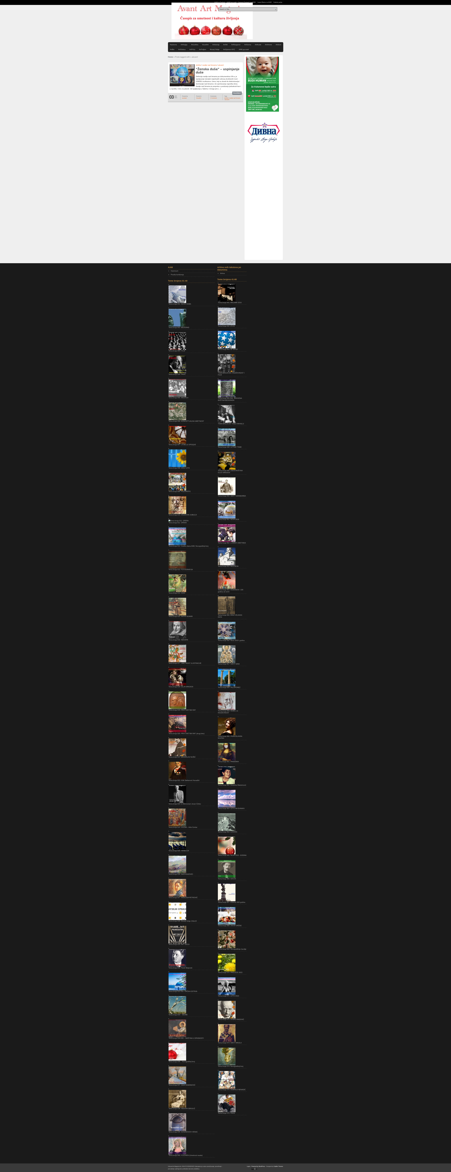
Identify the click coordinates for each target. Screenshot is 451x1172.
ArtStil (225, 45)
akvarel (221, 65)
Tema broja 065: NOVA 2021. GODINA (232, 855)
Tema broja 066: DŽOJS (227, 879)
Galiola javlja (277, 2)
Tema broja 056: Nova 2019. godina (231, 640)
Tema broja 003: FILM (177, 351)
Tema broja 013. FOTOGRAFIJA (181, 569)
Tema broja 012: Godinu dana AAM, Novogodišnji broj (188, 546)
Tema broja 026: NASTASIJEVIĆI (181, 874)
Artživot (278, 45)
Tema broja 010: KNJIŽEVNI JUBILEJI (183, 515)
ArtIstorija (215, 45)
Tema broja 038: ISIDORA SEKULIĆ (182, 1108)
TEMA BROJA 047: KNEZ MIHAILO (231, 424)
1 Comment (213, 98)
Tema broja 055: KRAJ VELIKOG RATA (230, 616)
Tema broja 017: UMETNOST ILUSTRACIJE (185, 663)
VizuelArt (205, 45)
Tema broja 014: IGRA (177, 593)
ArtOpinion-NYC (229, 49)
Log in (248, 1166)
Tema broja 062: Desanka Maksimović (232, 785)
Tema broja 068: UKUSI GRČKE (230, 926)
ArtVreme (268, 45)
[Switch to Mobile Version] (254, 1169)
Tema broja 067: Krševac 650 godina (231, 902)
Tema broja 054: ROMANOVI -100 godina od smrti (230, 591)
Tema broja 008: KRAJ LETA (179, 468)
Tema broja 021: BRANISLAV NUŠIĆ (182, 757)
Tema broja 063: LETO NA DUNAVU (231, 808)
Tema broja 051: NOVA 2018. (228, 519)
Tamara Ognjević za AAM (247, 2)
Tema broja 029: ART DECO (179, 944)
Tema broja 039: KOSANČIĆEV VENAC (183, 1132)
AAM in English (219, 2)
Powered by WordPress (258, 1166)
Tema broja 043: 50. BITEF (228, 349)
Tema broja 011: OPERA (178, 523)
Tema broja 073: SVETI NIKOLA (230, 1043)
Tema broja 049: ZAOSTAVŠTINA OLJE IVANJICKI (230, 471)
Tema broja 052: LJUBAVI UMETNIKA (232, 543)
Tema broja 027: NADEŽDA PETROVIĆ (183, 897)
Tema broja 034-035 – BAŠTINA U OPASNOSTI (186, 1038)
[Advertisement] (263, 188)
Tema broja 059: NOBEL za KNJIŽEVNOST (228, 712)
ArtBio (172, 49)
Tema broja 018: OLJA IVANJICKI (181, 687)
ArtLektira (194, 45)
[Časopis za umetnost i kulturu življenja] (212, 21)
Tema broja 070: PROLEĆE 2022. (230, 972)
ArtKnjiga (184, 45)
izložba (198, 65)
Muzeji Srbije (214, 49)
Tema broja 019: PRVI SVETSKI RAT (182, 710)
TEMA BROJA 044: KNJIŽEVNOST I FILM (231, 374)
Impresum (174, 271)
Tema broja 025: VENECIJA (179, 851)
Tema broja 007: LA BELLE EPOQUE (182, 445)
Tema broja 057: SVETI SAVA (229, 664)
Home (170, 57)
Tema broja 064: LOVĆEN (227, 832)
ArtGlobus (182, 49)
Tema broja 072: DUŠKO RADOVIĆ (231, 1019)
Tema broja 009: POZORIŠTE (180, 491)
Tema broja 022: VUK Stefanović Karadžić (184, 780)
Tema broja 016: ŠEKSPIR (178, 640)
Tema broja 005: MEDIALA (178, 398)
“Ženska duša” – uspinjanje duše (217, 70)
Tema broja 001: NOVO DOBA (180, 304)
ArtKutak (258, 45)
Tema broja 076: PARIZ (226, 1113)
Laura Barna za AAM (264, 2)
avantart (184, 98)
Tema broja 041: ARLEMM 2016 (230, 302)
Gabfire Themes (278, 1166)
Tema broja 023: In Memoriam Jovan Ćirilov (185, 804)
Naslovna (173, 45)
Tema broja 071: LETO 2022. (228, 996)
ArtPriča (192, 49)
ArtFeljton (202, 49)
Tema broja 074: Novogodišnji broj (230, 1066)
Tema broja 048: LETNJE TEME (230, 447)
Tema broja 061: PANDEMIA (228, 762)
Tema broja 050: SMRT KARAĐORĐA (232, 496)
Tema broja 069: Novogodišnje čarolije (232, 949)
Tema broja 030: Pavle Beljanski (180, 968)
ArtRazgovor (236, 45)
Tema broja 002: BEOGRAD (179, 327)
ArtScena (247, 45)
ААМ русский (231, 2)
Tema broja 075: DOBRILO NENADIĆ (232, 1090)
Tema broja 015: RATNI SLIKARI (181, 616)
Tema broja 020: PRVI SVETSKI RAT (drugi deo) (186, 733)
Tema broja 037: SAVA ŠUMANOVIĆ (182, 1085)
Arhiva (222, 273)
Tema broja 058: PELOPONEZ (229, 687)
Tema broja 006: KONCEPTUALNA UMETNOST (186, 421)
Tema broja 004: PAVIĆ (177, 374)
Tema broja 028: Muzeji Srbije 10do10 (183, 921)
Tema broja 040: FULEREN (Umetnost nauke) (186, 1155)
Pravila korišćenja (177, 275)
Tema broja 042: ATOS (226, 326)
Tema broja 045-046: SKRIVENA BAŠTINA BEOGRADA (230, 399)
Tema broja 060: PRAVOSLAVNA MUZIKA (230, 737)
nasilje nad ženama (209, 65)
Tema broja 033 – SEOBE (178, 1015)
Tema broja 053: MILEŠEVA (228, 566)
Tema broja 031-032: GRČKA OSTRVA (183, 991)
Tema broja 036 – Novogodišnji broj (182, 1061)
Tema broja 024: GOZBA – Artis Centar (183, 827)
